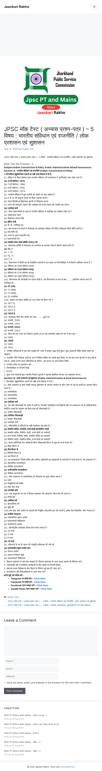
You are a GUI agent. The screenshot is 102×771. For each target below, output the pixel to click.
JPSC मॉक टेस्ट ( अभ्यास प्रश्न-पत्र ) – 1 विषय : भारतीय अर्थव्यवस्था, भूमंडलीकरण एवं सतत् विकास (49, 605)
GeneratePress (68, 767)
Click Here (39, 578)
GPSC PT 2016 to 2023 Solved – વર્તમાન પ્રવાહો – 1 (25, 715)
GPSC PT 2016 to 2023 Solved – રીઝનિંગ (21, 733)
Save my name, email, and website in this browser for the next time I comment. (49, 682)
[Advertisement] (51, 33)
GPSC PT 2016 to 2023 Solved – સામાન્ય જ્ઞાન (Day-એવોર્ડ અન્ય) (31, 724)
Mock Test (13, 597)
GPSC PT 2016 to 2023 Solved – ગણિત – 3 (22, 751)
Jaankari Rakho (16, 7)
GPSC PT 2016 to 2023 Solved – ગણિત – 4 (22, 742)
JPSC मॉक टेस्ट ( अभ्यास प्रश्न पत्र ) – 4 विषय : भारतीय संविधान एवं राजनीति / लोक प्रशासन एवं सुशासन (52, 601)
